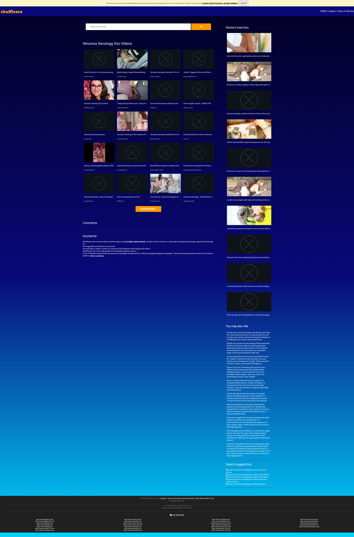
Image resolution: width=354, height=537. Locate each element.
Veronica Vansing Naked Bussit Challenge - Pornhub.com (107, 165)
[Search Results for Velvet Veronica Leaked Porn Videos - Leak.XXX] (198, 130)
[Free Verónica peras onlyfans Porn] (165, 99)
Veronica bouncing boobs (94, 134)
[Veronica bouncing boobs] (99, 130)
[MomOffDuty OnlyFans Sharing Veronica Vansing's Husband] (165, 161)
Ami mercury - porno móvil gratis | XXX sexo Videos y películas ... (176, 197)
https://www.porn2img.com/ (309, 521)
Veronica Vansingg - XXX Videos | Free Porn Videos (204, 197)
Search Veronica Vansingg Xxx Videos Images (247, 484)
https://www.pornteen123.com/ (221, 527)
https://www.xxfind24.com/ (132, 527)
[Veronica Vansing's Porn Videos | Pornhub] (132, 130)
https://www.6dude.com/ (45, 525)
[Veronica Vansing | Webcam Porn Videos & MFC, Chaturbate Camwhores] (165, 68)
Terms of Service (345, 11)
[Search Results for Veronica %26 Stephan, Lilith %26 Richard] (132, 161)
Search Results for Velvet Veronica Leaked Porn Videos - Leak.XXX (210, 134)
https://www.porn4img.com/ (309, 525)
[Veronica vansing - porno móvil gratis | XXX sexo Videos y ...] (99, 192)
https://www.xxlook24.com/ (132, 528)
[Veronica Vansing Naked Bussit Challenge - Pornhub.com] (99, 161)
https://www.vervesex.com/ (133, 519)
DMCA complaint (97, 256)
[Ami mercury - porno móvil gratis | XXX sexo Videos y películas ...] (165, 192)
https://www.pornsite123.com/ (45, 528)
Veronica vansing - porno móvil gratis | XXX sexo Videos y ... (108, 197)
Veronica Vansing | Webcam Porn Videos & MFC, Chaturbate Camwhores (179, 72)
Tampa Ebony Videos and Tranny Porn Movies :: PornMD (140, 103)
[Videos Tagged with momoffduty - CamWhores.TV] (198, 68)
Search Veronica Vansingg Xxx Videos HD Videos (248, 477)
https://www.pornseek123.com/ (221, 523)
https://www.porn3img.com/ (309, 523)
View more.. (148, 208)
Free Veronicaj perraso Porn (128, 197)
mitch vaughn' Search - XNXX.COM (197, 103)
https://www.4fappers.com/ (45, 519)
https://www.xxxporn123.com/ (133, 525)
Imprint (331, 11)
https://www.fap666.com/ (45, 527)
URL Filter (200, 498)
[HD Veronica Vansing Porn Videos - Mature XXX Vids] (198, 161)
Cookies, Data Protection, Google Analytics (220, 3)
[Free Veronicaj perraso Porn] (132, 192)
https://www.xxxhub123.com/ (132, 523)
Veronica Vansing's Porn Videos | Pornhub (134, 134)
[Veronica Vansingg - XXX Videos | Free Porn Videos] (198, 192)
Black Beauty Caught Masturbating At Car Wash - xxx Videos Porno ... (145, 72)
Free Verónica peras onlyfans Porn (164, 103)
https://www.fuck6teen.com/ (221, 521)
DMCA (323, 11)
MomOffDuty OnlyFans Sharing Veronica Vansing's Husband (174, 165)
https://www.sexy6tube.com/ (221, 519)
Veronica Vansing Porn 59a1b (96, 103)
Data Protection (188, 498)
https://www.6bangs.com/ (45, 523)
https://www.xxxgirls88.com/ (133, 530)
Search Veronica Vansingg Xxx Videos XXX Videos (248, 474)
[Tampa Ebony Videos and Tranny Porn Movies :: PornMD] (132, 99)
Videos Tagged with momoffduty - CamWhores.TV (204, 72)
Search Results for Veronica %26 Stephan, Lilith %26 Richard (141, 165)
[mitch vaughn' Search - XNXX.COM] (198, 99)
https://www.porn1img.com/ (309, 519)
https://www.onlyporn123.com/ (221, 530)
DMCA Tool (209, 498)
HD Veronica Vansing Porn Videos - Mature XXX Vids (204, 165)
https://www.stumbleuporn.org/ (309, 527)
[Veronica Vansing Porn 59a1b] (99, 99)
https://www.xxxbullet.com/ (133, 521)
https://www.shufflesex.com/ (44, 530)
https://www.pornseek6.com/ (221, 525)
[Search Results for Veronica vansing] (99, 68)
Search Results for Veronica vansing (98, 72)
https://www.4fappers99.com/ (44, 521)
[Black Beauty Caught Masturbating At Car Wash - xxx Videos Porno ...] (132, 68)
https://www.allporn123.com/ (221, 528)
